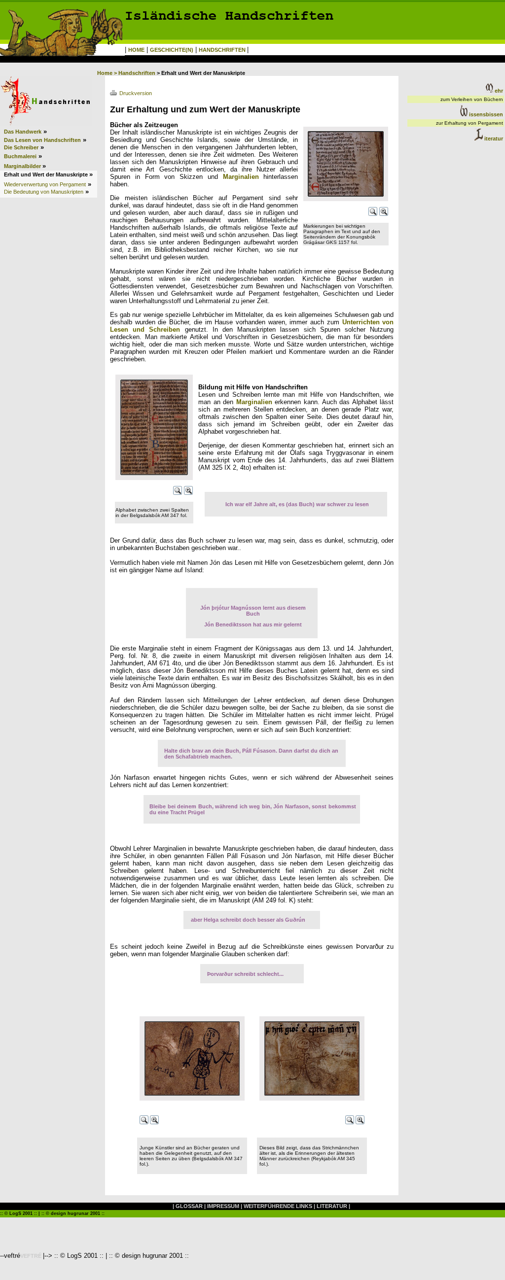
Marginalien (241, 176)
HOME (136, 50)
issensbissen (485, 114)
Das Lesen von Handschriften (42, 140)
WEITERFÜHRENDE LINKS (278, 1206)
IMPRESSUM (223, 1206)
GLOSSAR (189, 1206)
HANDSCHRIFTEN (223, 50)
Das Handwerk (22, 132)
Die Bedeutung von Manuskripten (43, 192)
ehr (498, 91)
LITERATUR (332, 1206)
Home (104, 73)
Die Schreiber (21, 147)
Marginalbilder (23, 166)
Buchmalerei (20, 156)
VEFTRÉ (31, 1256)
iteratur (493, 138)
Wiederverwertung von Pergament (45, 184)
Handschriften (136, 73)
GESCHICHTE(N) (171, 50)
